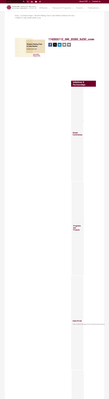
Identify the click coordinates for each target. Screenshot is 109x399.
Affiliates (43, 8)
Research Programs (62, 8)
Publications (93, 8)
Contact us (96, 1)
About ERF (83, 1)
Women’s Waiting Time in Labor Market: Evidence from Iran (54, 15)
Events (79, 8)
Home (17, 15)
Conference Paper (27, 15)
